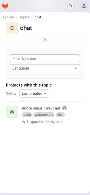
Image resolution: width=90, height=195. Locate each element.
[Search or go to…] (71, 6)
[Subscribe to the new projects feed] (45, 40)
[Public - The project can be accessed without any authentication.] (64, 108)
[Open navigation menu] (14, 6)
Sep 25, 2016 (53, 122)
